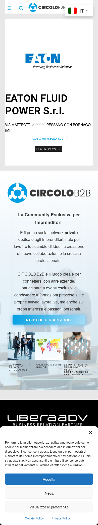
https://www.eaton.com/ (49, 138)
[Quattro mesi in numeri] (49, 346)
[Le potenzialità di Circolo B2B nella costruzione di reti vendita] (76, 346)
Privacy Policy (61, 518)
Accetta (49, 479)
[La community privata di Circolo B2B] (21, 346)
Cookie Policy (34, 518)
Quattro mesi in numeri (48, 366)
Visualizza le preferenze (49, 506)
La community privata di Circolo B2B (19, 367)
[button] (90, 432)
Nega (49, 493)
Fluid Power (48, 149)
